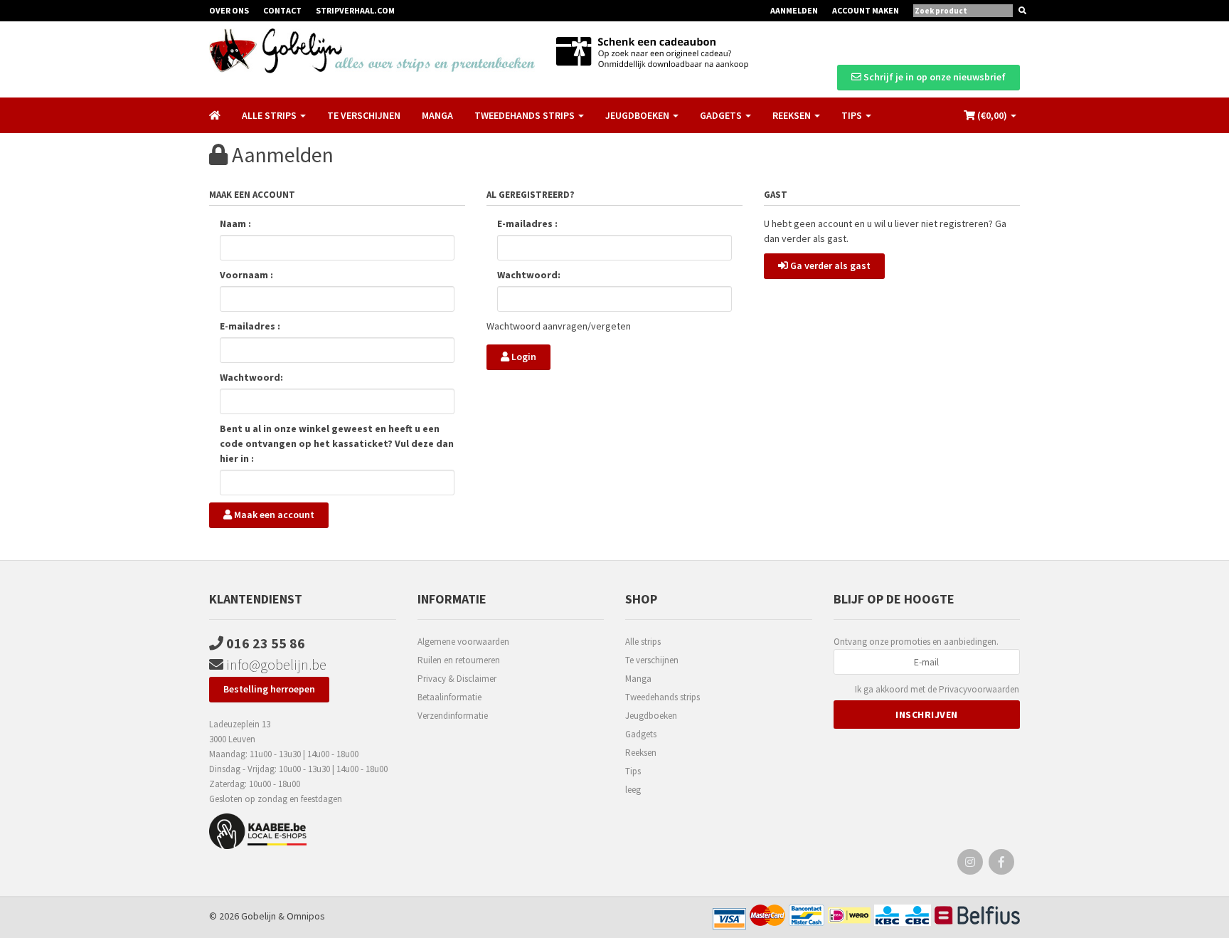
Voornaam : (246, 274)
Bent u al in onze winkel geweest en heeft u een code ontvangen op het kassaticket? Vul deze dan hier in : (337, 443)
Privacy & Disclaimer (456, 679)
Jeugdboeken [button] (638, 115)
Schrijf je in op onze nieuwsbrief (933, 76)
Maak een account (273, 514)
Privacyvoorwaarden (979, 689)
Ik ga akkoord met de (937, 689)
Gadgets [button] (722, 115)
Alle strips (643, 642)
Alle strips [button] (270, 115)
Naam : (235, 223)
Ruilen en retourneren (458, 660)
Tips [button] (852, 115)
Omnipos (306, 916)
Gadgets (640, 734)
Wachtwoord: (251, 377)
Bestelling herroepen (269, 689)
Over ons (229, 10)
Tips (633, 771)
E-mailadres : (250, 326)
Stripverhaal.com (355, 10)
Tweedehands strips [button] (525, 115)
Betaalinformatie (449, 697)
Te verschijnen (363, 115)
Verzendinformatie (452, 716)
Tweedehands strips (662, 697)
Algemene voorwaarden (463, 642)
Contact (282, 10)
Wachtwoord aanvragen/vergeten (558, 326)
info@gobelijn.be (274, 664)
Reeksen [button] (792, 115)
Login (522, 356)
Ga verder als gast (829, 265)
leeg (633, 790)
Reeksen (640, 753)
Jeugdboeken (651, 716)
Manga (437, 115)
